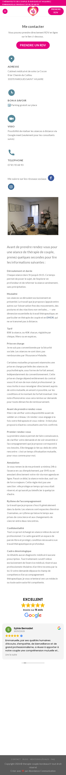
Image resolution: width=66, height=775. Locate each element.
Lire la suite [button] (11, 654)
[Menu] (5, 11)
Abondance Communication (42, 771)
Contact (16, 759)
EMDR (50, 317)
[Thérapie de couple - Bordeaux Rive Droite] (33, 11)
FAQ (53, 759)
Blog (25, 759)
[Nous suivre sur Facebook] (51, 178)
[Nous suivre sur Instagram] (11, 187)
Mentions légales (39, 759)
